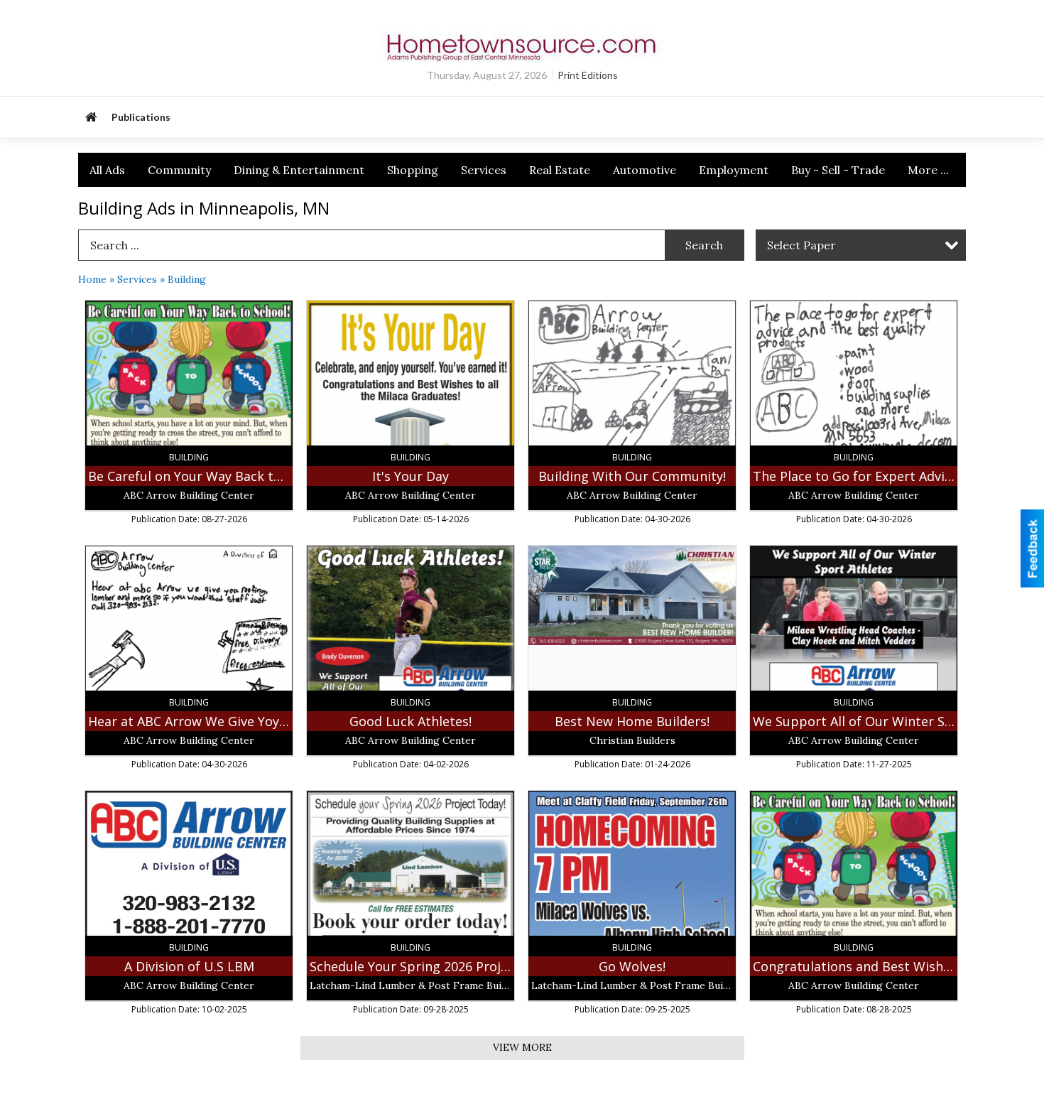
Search (704, 245)
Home (92, 279)
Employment (733, 170)
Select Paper (801, 245)
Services (483, 170)
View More (522, 1047)
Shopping (412, 170)
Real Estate (559, 170)
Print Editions (588, 75)
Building (187, 279)
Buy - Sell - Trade (838, 170)
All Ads (107, 170)
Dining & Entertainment (299, 170)
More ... (928, 170)
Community (179, 170)
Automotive (644, 170)
